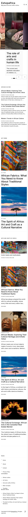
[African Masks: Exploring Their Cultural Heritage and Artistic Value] (14, 321)
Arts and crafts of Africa (9, 483)
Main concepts (6, 485)
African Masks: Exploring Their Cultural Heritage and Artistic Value (13, 91)
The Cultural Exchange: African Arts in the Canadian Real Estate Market (13, 105)
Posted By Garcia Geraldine (13, 65)
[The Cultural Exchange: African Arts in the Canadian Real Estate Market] (14, 409)
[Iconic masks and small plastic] (14, 247)
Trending (5, 488)
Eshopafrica (8, 2)
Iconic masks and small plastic (11, 255)
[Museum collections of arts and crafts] (14, 31)
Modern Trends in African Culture (12, 118)
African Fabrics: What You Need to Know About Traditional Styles (14, 180)
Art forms (3, 172)
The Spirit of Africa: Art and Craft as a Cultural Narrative (12, 224)
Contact (5, 468)
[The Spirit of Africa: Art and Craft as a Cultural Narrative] (14, 201)
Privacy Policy (6, 471)
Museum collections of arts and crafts (13, 58)
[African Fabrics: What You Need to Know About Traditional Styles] (14, 155)
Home (4, 460)
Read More (3, 306)
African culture (5, 332)
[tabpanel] (14, 44)
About (4, 464)
